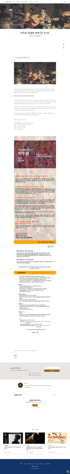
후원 (25, 463)
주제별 (17, 1)
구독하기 (52, 370)
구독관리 (31, 1)
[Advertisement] (35, 46)
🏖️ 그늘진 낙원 (8, 1)
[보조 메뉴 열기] (41, 2)
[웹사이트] (24, 387)
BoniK (25, 383)
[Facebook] (63, 47)
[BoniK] (20, 385)
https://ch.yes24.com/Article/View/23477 (24, 95)
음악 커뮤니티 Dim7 (30, 463)
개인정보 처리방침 (39, 463)
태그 (19, 59)
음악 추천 (31, 35)
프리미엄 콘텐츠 (24, 1)
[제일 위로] (63, 40)
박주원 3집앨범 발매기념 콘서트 (23, 57)
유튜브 (21, 463)
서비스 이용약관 (47, 463)
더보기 (36, 1)
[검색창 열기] (62, 2)
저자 (13, 1)
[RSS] (37, 466)
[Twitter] (63, 44)
